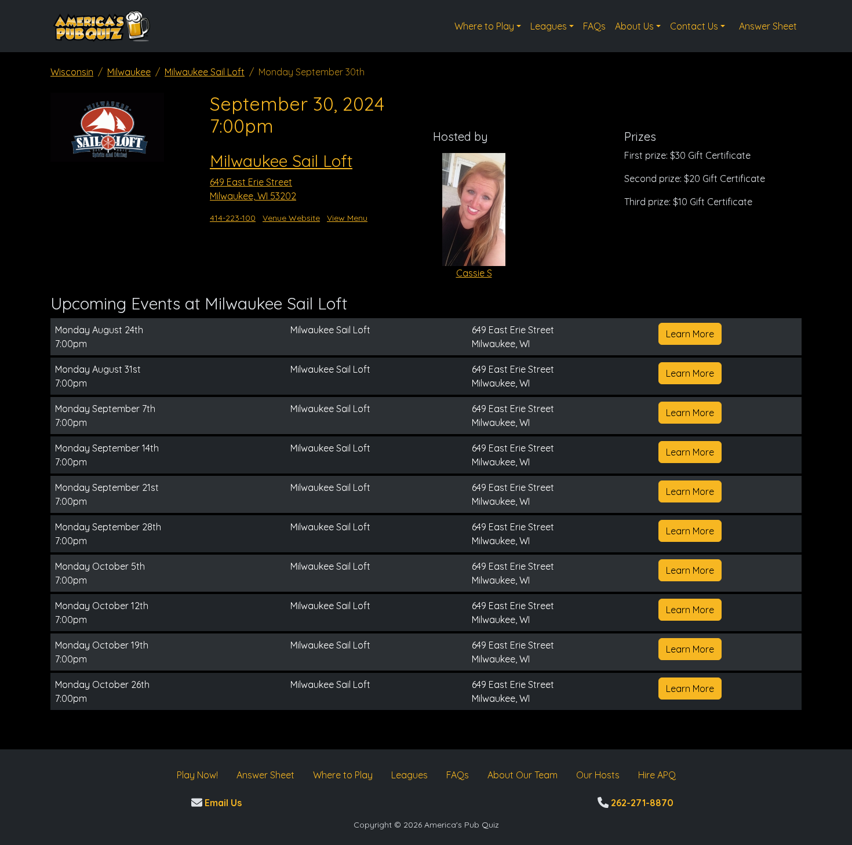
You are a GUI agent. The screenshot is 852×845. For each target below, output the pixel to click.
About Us (634, 26)
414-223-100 (233, 218)
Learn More (690, 334)
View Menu (347, 218)
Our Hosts (598, 775)
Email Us (222, 802)
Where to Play (484, 26)
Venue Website (291, 218)
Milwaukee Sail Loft (205, 72)
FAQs (594, 26)
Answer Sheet (768, 26)
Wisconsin (71, 72)
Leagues (548, 26)
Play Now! (197, 775)
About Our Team (522, 775)
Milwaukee (129, 72)
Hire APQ (657, 775)
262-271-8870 (641, 802)
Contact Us (694, 26)
